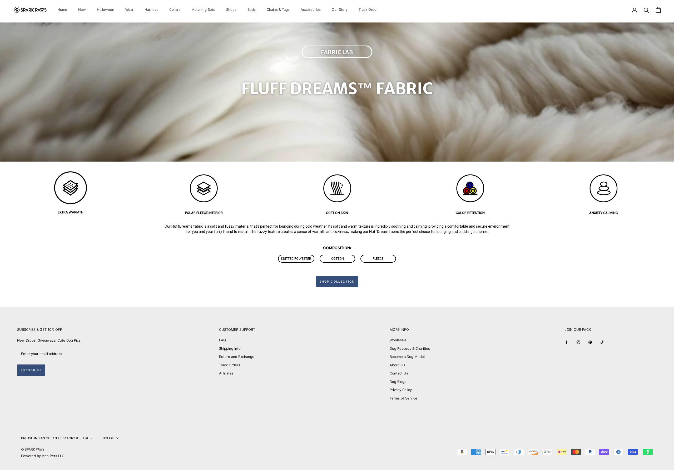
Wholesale (398, 340)
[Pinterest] (590, 342)
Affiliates (226, 373)
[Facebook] (566, 342)
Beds (251, 9)
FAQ (222, 340)
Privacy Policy (401, 390)
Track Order (368, 9)
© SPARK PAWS (32, 449)
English (107, 438)
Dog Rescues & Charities (410, 348)
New (82, 9)
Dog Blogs (398, 381)
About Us (397, 365)
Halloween (105, 9)
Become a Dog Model (407, 356)
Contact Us (399, 373)
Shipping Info (230, 348)
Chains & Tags (278, 9)
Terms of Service (403, 398)
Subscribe (31, 370)
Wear (129, 9)
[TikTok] (602, 342)
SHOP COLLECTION (337, 281)
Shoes (231, 9)
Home (62, 9)
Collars (174, 9)
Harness (151, 9)
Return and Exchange (236, 356)
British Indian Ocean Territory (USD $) (54, 438)
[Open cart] (658, 10)
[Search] (646, 10)
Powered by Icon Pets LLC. (43, 456)
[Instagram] (578, 342)
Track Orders (229, 365)
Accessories (311, 9)
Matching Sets (203, 9)
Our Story (340, 9)
